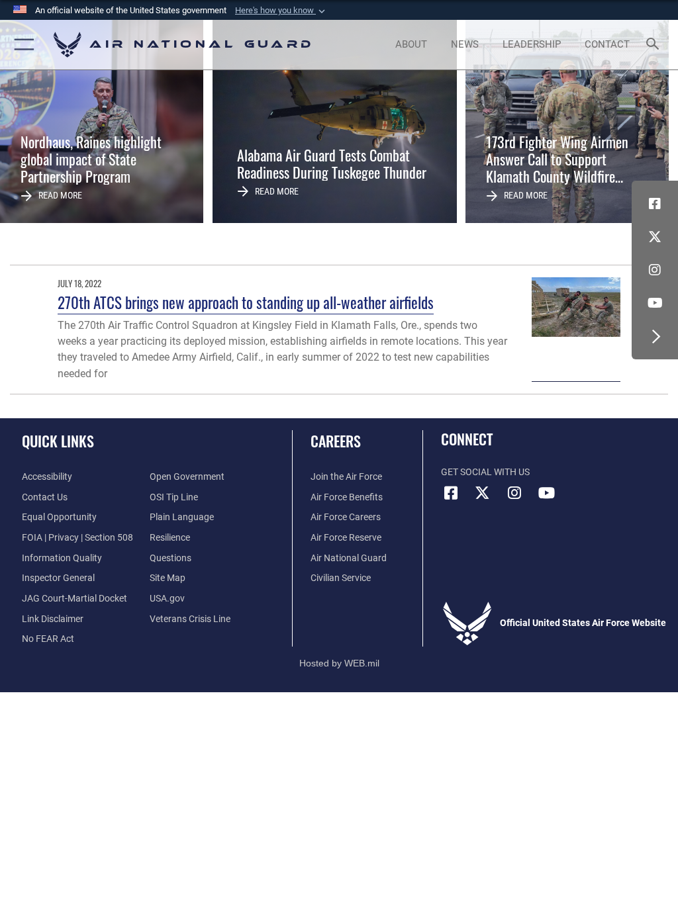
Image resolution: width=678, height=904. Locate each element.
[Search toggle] (655, 45)
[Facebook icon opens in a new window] (654, 203)
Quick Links (58, 440)
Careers (336, 440)
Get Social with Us (485, 472)
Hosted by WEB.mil (339, 663)
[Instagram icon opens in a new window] (654, 270)
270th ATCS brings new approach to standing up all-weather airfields (246, 302)
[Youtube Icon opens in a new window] (654, 303)
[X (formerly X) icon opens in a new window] (654, 236)
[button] (281, 10)
